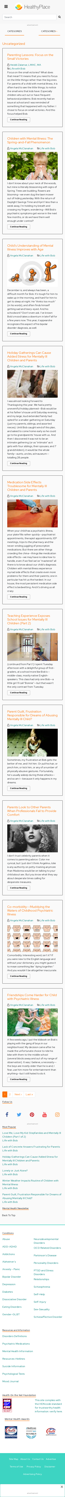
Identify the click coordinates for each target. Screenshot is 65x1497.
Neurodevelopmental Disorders (46, 1241)
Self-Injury (40, 1301)
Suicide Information (13, 1366)
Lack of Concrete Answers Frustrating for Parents (31, 1146)
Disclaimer (49, 1466)
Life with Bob (17, 68)
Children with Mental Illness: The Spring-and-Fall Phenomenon (30, 140)
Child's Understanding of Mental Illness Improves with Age (30, 247)
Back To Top (8, 1215)
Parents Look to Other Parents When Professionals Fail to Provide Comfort (31, 811)
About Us (25, 1459)
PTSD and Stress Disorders (43, 1272)
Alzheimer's (9, 1261)
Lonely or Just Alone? (15, 1170)
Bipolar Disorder (11, 1276)
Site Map (13, 1459)
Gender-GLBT (11, 1314)
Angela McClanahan (21, 148)
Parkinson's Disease (45, 1255)
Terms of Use (16, 1466)
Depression (8, 1284)
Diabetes (7, 1291)
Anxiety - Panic (11, 1269)
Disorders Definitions (14, 1336)
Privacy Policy (34, 1466)
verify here (56, 1411)
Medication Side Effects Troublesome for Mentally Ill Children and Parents (27, 486)
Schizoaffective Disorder (48, 1317)
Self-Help (39, 1294)
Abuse (6, 1239)
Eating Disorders (11, 1307)
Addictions (8, 1254)
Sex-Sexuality (42, 1309)
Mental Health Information (17, 1351)
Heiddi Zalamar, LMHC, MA (25, 64)
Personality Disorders (46, 1263)
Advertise (51, 1459)
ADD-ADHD (9, 1246)
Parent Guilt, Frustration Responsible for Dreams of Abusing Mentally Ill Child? (32, 715)
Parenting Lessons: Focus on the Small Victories (30, 57)
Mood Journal (10, 1381)
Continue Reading (18, 119)
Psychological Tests (13, 1373)
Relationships (41, 1279)
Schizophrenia (42, 1286)
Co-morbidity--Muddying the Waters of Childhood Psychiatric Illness (30, 910)
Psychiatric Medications (16, 1343)
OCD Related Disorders (47, 1248)
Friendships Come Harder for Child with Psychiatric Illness (32, 997)
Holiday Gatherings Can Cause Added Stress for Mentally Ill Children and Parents (29, 356)
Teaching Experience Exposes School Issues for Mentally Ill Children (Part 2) (28, 619)
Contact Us (38, 1459)
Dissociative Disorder (14, 1299)
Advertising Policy (32, 1474)
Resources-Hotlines (13, 1358)
